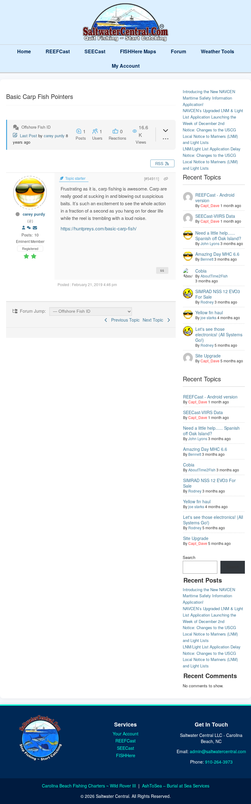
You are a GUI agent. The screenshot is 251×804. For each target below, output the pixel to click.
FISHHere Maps (138, 51)
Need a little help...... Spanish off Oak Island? (218, 235)
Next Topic (154, 320)
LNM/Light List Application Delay (212, 149)
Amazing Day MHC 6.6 (217, 254)
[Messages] (35, 227)
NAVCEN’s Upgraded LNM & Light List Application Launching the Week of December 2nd (213, 117)
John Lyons (209, 243)
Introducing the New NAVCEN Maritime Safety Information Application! (209, 98)
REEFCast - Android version (214, 197)
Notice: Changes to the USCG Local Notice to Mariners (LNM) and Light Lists (210, 136)
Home (24, 51)
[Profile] (23, 227)
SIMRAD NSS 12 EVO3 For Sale (217, 294)
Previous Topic (124, 320)
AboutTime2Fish (214, 275)
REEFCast (58, 51)
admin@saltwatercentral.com (218, 751)
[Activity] (29, 227)
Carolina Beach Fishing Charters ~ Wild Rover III (89, 786)
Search (189, 557)
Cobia (201, 271)
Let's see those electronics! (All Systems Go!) (218, 334)
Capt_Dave (209, 205)
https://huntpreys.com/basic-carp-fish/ (99, 228)
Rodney (207, 301)
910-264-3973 (219, 762)
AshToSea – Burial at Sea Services (175, 786)
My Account (126, 65)
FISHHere (125, 755)
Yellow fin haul (209, 312)
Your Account (125, 733)
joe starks (208, 317)
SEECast (94, 51)
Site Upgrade (208, 356)
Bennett (206, 259)
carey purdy (54, 135)
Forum (178, 51)
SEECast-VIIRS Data (215, 216)
